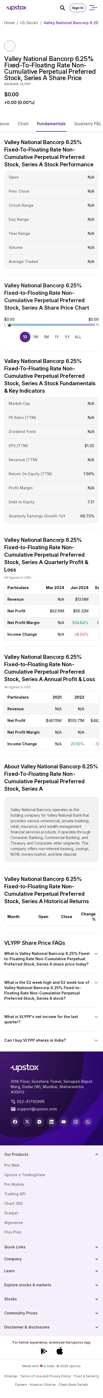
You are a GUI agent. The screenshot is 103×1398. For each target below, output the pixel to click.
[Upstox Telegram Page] (39, 1122)
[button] (23, 123)
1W (35, 337)
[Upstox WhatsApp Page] (87, 1122)
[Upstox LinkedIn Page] (51, 1122)
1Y (57, 337)
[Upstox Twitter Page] (27, 1122)
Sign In (77, 8)
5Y (67, 337)
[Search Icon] (64, 8)
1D (25, 337)
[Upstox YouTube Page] (63, 1122)
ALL (78, 337)
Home (9, 22)
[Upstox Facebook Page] (15, 1122)
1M (46, 337)
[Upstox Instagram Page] (75, 1122)
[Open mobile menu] (93, 8)
